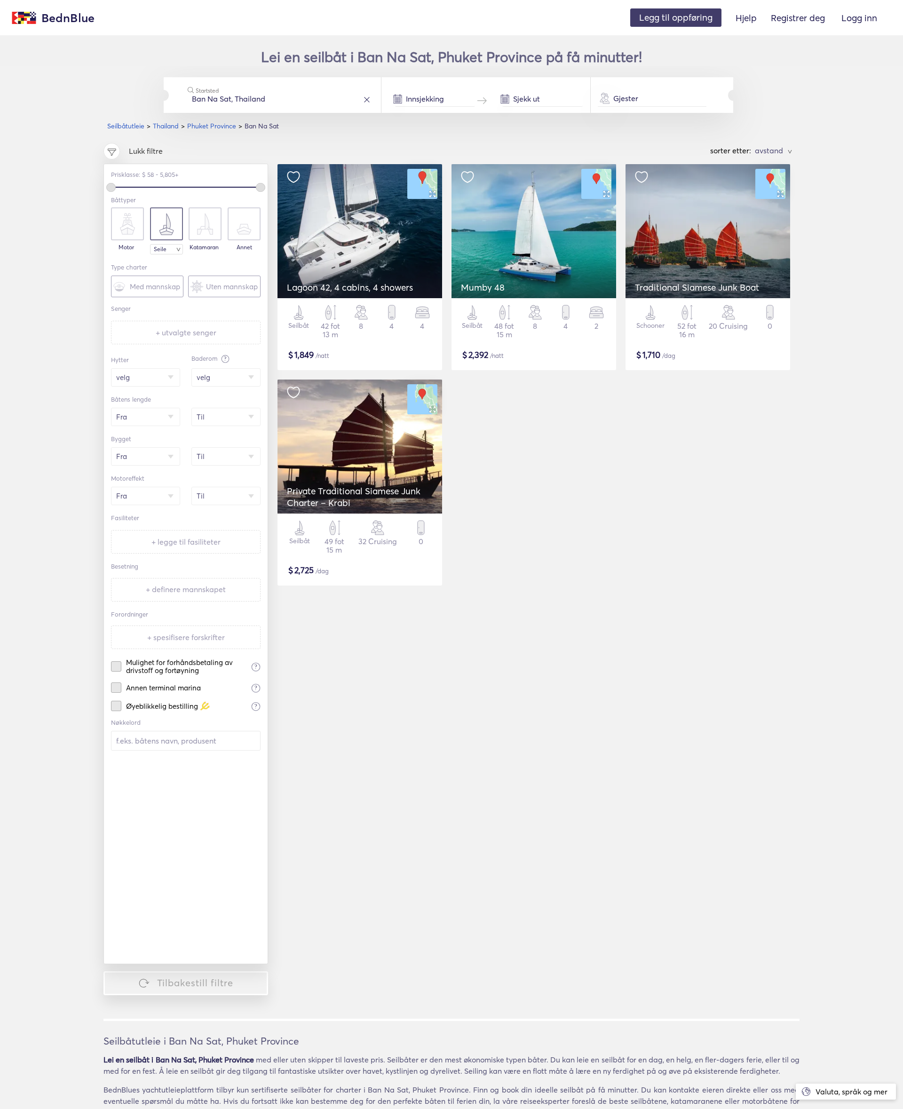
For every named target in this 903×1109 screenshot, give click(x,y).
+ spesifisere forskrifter (186, 637)
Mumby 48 (483, 287)
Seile (160, 249)
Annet (244, 247)
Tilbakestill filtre (195, 983)
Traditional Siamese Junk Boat (697, 287)
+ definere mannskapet (186, 589)
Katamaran (204, 247)
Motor (126, 247)
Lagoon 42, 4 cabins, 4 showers (350, 287)
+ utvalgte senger (186, 332)
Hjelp (746, 18)
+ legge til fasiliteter (186, 542)
